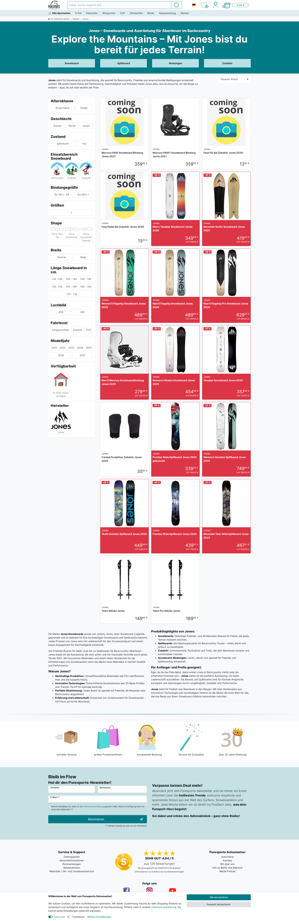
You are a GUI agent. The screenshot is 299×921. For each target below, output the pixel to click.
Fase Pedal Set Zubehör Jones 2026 (123, 225)
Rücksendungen (71, 864)
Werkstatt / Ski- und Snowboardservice (71, 871)
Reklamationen (71, 867)
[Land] (193, 5)
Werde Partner (227, 871)
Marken (185, 13)
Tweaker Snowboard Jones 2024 (223, 378)
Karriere (227, 860)
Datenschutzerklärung (163, 907)
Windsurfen (136, 13)
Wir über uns (227, 864)
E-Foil (78, 13)
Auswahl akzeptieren (218, 904)
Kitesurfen (92, 13)
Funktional (78, 916)
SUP (122, 13)
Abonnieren (96, 819)
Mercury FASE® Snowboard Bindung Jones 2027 (174, 153)
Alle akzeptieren (219, 897)
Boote (150, 13)
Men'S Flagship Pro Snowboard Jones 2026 (225, 303)
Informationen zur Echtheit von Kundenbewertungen (159, 871)
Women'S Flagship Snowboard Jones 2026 (124, 303)
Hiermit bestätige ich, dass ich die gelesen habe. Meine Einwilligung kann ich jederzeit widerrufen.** (97, 808)
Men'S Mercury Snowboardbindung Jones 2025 (123, 380)
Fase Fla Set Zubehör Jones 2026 (223, 151)
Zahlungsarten (72, 856)
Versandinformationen (71, 860)
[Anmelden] (215, 5)
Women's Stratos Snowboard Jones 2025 (174, 380)
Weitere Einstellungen (99, 916)
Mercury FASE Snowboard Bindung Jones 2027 (122, 153)
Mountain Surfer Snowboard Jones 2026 (224, 227)
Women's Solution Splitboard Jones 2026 (224, 457)
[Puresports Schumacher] (54, 5)
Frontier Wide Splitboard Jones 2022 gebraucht (175, 457)
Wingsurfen (108, 13)
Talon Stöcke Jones (113, 609)
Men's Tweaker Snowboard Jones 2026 (172, 227)
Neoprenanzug (167, 13)
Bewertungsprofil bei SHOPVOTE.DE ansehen (159, 868)
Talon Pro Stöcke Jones (166, 609)
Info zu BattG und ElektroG (227, 867)
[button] (236, 5)
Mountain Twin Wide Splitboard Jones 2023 (226, 534)
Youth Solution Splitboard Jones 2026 (124, 532)
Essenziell (59, 916)
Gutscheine (227, 856)
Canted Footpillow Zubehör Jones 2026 (122, 457)
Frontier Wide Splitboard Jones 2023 (175, 532)
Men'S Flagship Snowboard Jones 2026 (173, 303)
